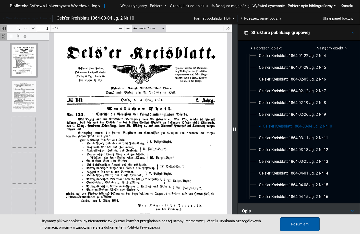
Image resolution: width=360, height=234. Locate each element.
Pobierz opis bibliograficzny (310, 6)
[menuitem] (292, 56)
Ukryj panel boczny (338, 18)
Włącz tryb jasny (133, 6)
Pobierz (156, 6)
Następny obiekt (330, 48)
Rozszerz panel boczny (262, 18)
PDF (227, 18)
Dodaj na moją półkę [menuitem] (233, 6)
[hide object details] (235, 129)
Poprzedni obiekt (268, 48)
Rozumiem (300, 224)
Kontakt (347, 6)
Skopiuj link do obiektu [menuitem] (189, 6)
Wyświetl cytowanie (268, 6)
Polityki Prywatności (143, 227)
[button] (299, 32)
